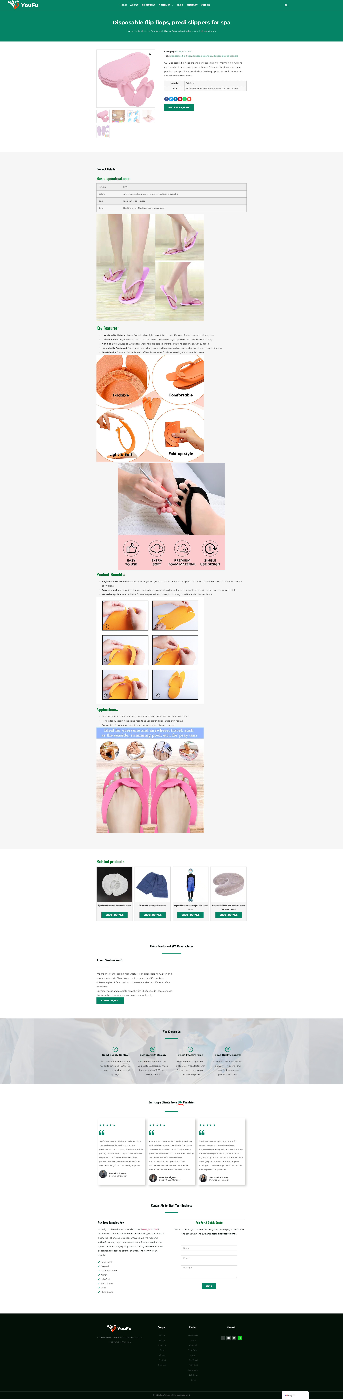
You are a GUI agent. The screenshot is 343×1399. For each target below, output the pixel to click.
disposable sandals (202, 56)
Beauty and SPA (183, 51)
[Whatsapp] (240, 1338)
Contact (192, 5)
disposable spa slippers (225, 56)
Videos (205, 5)
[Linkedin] (234, 1338)
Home (123, 5)
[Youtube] (228, 1338)
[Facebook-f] (223, 1338)
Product (164, 5)
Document (148, 5)
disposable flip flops (180, 56)
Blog (180, 5)
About (134, 5)
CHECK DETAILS (114, 915)
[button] (286, 5)
